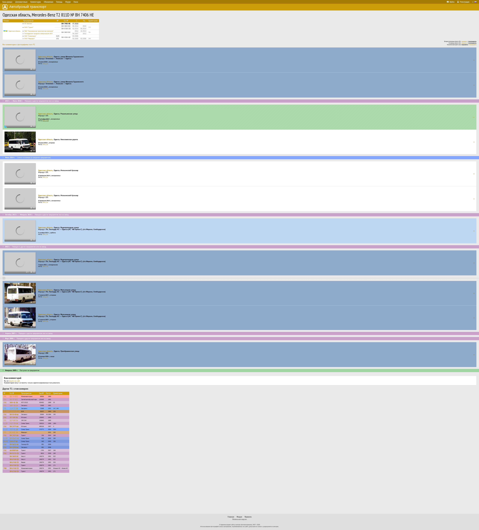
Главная (231, 517)
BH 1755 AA (14, 411)
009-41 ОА (14, 402)
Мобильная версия (239, 519)
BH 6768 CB (14, 459)
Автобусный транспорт (27, 7)
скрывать (464, 41)
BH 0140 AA (14, 414)
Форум (239, 517)
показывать (473, 44)
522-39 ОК (14, 423)
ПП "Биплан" (28, 23)
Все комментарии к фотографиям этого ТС (18, 45)
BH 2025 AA (14, 435)
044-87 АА (14, 441)
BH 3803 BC (14, 456)
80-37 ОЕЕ (14, 399)
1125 (5, 423)
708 (4, 468)
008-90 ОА (14, 405)
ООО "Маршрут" (29, 38)
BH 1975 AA (14, 426)
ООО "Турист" (28, 27)
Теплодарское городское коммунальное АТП (38, 33)
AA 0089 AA (14, 450)
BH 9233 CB (14, 453)
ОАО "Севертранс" (30, 36)
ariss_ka (45, 63)
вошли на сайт (14, 381)
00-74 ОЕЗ (14, 396)
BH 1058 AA (14, 447)
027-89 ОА (14, 417)
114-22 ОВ (14, 408)
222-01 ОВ (14, 429)
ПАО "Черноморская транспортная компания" (38, 31)
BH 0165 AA (14, 438)
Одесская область (14, 31)
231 (4, 396)
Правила (248, 517)
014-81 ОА (14, 432)
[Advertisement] (239, 494)
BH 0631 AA (14, 444)
